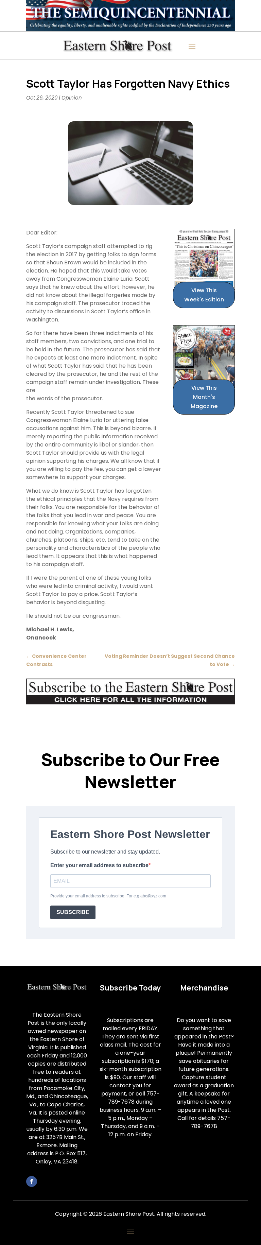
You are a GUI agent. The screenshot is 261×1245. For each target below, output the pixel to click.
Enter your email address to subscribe (99, 865)
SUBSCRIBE (72, 912)
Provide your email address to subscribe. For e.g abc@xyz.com (108, 896)
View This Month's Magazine (204, 397)
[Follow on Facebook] (31, 1181)
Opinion (72, 97)
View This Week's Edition (204, 294)
